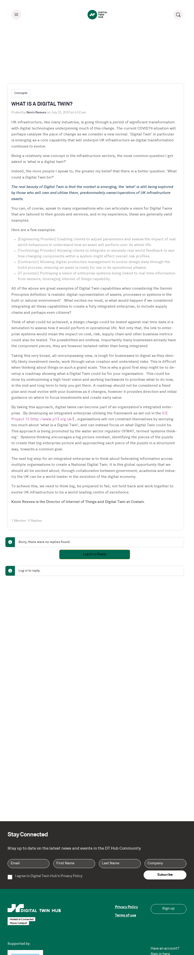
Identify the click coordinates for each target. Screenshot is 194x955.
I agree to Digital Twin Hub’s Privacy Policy (48, 876)
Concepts (20, 93)
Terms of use (125, 915)
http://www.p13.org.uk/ (52, 419)
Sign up (168, 908)
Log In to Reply (94, 554)
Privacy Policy (126, 907)
